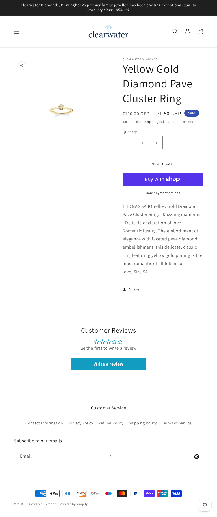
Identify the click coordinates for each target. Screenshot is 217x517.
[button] (17, 31)
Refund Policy (110, 423)
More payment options (163, 193)
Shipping (151, 121)
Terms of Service (177, 423)
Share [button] (134, 289)
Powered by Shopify (73, 504)
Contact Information (44, 423)
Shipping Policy (143, 423)
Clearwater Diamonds (42, 504)
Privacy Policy (80, 423)
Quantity (130, 131)
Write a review (108, 364)
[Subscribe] (109, 456)
